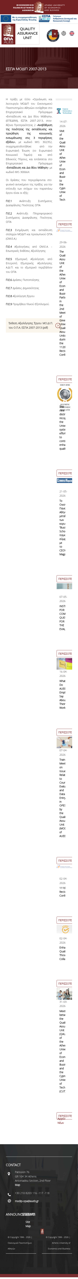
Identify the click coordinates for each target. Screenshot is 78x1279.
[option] (64, 168)
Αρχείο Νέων (61, 1121)
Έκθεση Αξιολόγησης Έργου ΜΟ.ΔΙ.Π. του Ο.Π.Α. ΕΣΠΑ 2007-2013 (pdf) (31, 325)
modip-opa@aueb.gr (27, 1201)
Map (17, 1185)
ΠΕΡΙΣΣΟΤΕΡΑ (66, 224)
